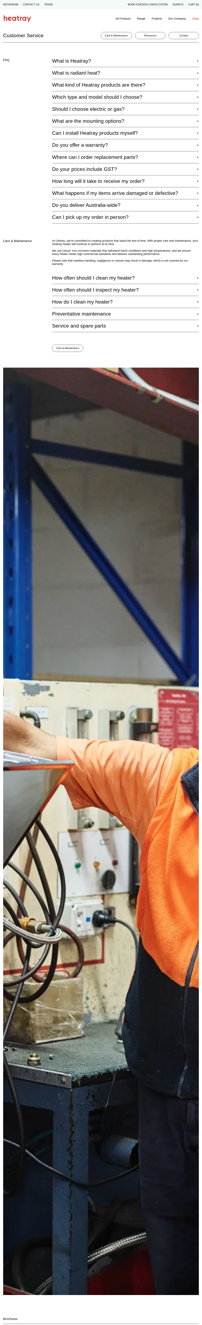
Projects (157, 18)
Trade (48, 4)
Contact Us (31, 4)
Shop (195, 18)
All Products (123, 18)
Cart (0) (193, 4)
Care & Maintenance (67, 348)
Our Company (177, 18)
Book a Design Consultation (148, 4)
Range (141, 18)
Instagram (10, 4)
